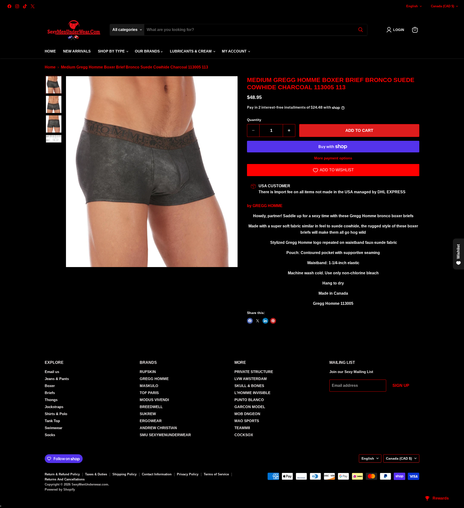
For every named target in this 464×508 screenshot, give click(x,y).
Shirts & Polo (56, 414)
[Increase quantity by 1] (289, 130)
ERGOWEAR (151, 421)
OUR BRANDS (148, 51)
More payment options (333, 158)
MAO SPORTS (246, 421)
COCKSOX (243, 435)
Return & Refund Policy (62, 474)
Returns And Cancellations (65, 479)
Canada (442, 6)
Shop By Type (112, 51)
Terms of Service (216, 474)
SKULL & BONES (249, 386)
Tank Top (52, 421)
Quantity (254, 120)
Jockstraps (54, 407)
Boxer (50, 386)
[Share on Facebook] (250, 321)
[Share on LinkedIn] (265, 321)
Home (50, 51)
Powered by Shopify (60, 489)
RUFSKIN (148, 372)
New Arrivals (77, 51)
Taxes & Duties (96, 474)
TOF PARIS (149, 393)
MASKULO (149, 386)
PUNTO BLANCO (249, 400)
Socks (50, 435)
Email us (52, 372)
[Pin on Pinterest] (273, 321)
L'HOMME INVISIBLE (252, 393)
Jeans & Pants (57, 379)
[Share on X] (258, 321)
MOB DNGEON (247, 414)
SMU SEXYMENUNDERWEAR (165, 435)
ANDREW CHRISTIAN (158, 428)
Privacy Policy (187, 474)
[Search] (360, 29)
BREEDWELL (151, 407)
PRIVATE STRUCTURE (253, 372)
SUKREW (148, 414)
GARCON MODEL (249, 407)
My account (234, 51)
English (412, 6)
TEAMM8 (242, 428)
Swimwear (53, 428)
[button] (396, 30)
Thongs (51, 400)
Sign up (400, 385)
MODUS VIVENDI (154, 400)
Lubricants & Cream (191, 51)
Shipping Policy (124, 474)
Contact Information (157, 474)
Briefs (50, 393)
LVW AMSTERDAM (250, 379)
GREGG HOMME (268, 206)
